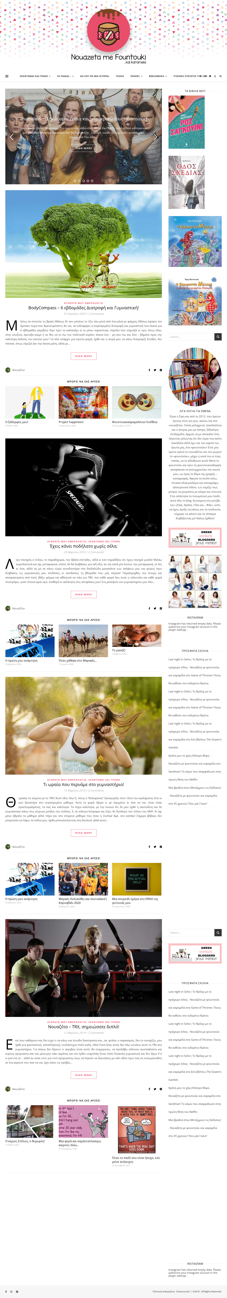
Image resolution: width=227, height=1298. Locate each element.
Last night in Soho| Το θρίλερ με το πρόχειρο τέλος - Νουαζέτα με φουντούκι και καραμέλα (194, 667)
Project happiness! (71, 422)
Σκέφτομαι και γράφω (34, 76)
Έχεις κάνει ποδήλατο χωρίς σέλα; (83, 546)
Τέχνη (120, 76)
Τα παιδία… (64, 76)
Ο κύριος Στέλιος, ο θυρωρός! (25, 1141)
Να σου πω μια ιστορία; (94, 76)
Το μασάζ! (118, 650)
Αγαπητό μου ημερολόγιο (83, 303)
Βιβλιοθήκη (156, 76)
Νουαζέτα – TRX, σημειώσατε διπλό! (83, 1027)
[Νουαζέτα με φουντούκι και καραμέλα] (113, 35)
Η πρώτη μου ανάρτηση (21, 660)
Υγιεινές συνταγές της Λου (190, 76)
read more (83, 148)
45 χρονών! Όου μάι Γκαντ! (190, 803)
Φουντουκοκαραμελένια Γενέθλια (134, 422)
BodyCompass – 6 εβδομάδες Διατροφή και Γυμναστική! (83, 307)
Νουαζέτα (18, 370)
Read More (83, 356)
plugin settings (177, 629)
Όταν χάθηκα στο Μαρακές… (78, 660)
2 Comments (96, 313)
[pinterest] (210, 76)
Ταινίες (135, 76)
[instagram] (205, 76)
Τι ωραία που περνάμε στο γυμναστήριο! (83, 784)
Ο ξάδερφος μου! (16, 422)
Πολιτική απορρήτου (164, 1291)
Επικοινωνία (183, 1291)
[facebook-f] (201, 76)
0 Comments (96, 790)
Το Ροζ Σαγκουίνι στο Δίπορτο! (84, 119)
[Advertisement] (195, 868)
